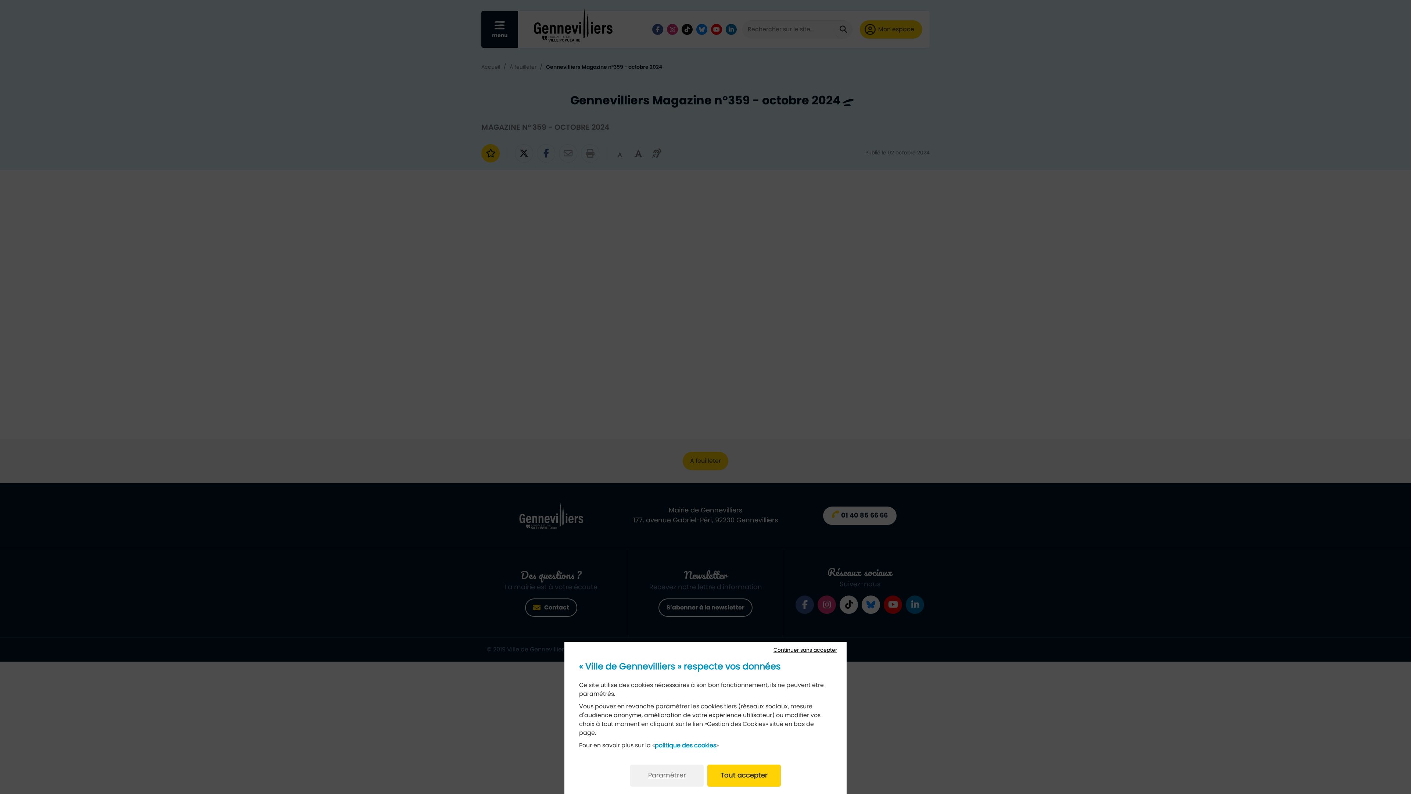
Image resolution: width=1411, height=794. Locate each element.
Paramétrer (667, 775)
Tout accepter (744, 775)
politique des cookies (685, 745)
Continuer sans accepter (805, 650)
